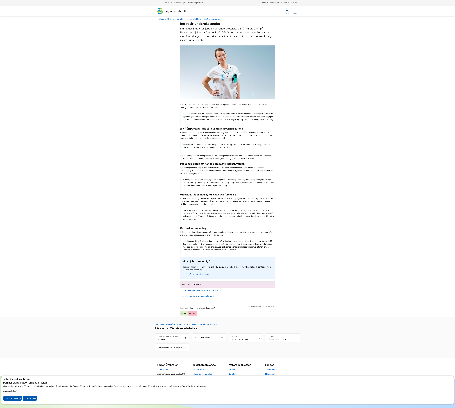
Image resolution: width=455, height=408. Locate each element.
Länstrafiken (234, 374)
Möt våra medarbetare (211, 19)
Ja (184, 313)
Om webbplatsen (200, 369)
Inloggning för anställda (202, 374)
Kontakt (264, 3)
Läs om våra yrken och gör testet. (196, 274)
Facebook (271, 369)
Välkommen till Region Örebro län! (171, 19)
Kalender (274, 3)
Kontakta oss (162, 369)
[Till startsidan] (172, 11)
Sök (287, 11)
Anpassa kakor (9, 391)
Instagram (270, 374)
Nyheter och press (289, 3)
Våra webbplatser (195, 3)
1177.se (232, 369)
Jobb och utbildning (193, 19)
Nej (193, 313)
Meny (294, 11)
